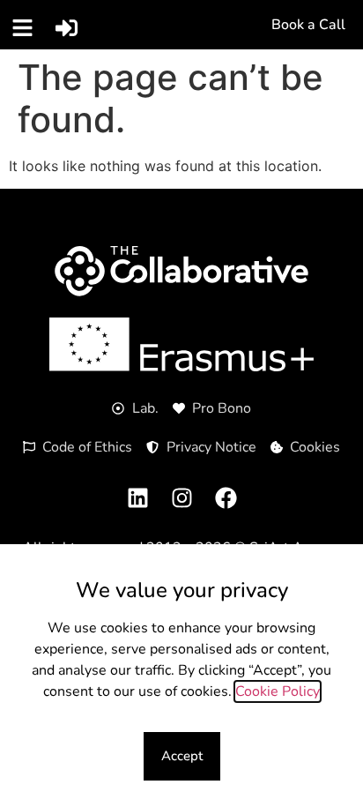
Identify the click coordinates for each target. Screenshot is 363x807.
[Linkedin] (137, 497)
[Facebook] (226, 497)
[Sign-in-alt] (66, 27)
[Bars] (22, 27)
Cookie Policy (277, 691)
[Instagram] (181, 497)
